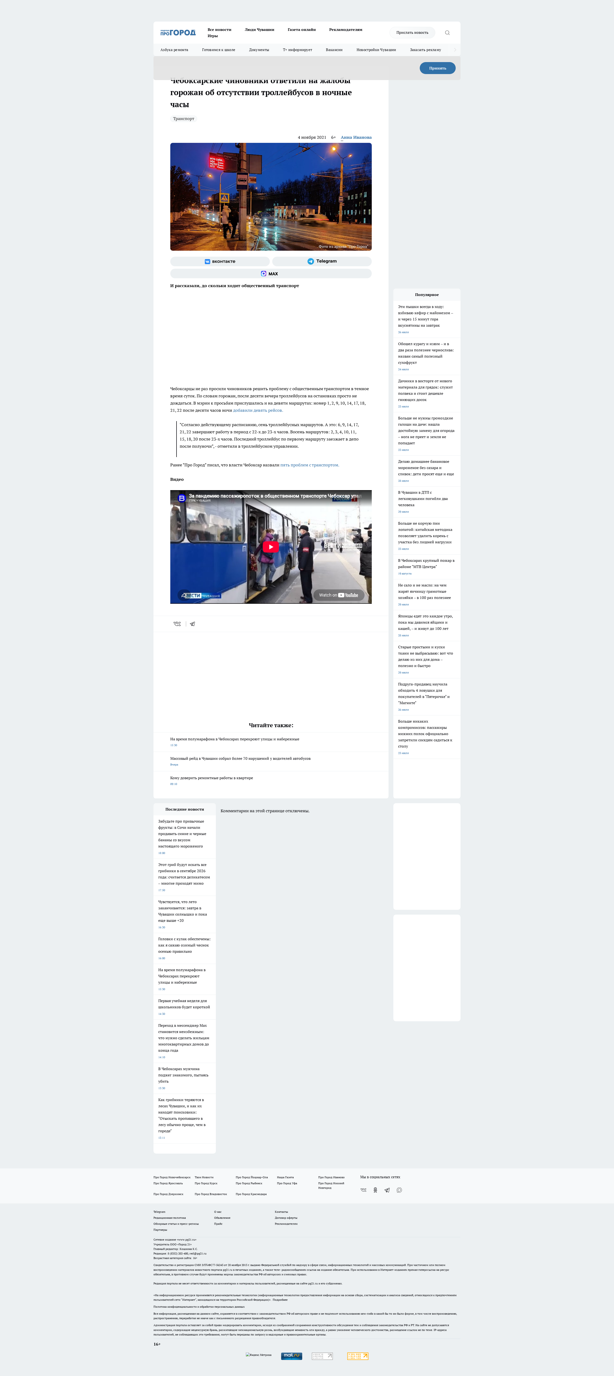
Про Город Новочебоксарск (172, 1177)
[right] (455, 50)
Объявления (222, 1217)
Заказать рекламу (425, 49)
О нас (218, 1211)
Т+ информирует (297, 49)
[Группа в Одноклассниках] (375, 1190)
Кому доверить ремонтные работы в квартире (211, 780)
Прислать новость (412, 32)
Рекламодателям (345, 29)
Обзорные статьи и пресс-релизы (176, 1223)
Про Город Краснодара (251, 1194)
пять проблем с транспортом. (309, 465)
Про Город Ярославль (168, 1183)
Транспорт (183, 118)
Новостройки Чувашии (376, 49)
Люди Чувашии (259, 29)
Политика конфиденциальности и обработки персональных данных (199, 1306)
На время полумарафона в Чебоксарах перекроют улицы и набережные (234, 742)
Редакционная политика (170, 1217)
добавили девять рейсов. (258, 410)
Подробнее (280, 1299)
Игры (213, 35)
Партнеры (160, 1229)
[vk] (177, 624)
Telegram (159, 1211)
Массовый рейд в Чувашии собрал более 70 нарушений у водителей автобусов (240, 761)
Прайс (218, 1223)
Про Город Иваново (331, 1177)
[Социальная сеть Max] (271, 273)
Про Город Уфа (287, 1183)
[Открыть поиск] (447, 32)
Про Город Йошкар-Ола (252, 1177)
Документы (259, 49)
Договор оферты (286, 1217)
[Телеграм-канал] (322, 261)
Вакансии (334, 49)
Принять (437, 68)
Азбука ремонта (174, 49)
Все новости (219, 29)
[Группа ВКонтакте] (220, 261)
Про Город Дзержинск (168, 1194)
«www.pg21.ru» (186, 1239)
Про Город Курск (206, 1183)
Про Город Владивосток (211, 1194)
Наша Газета (285, 1177)
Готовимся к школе (218, 49)
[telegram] (194, 624)
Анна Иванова (356, 137)
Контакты (281, 1211)
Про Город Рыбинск (249, 1183)
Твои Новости (204, 1177)
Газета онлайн (302, 29)
